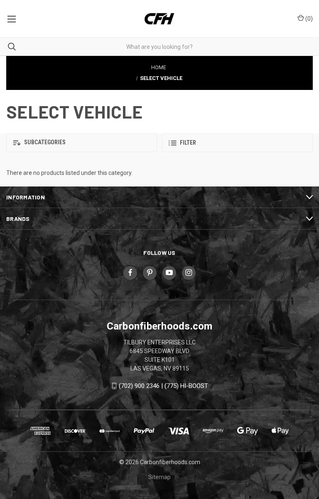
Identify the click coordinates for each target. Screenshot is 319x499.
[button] (81, 142)
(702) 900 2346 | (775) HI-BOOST (163, 386)
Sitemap (159, 477)
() (308, 18)
